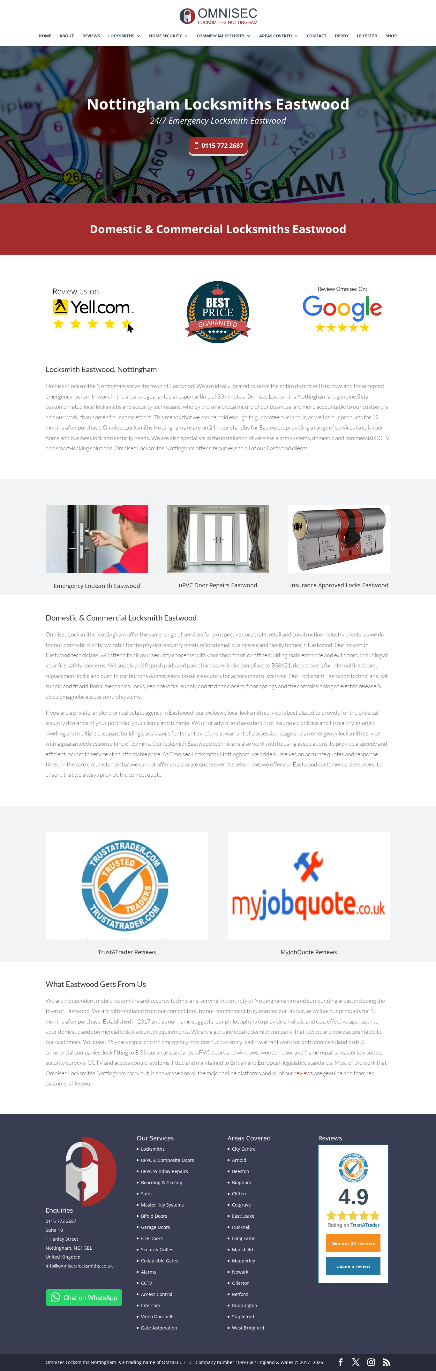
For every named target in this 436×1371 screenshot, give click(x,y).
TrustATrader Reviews (127, 952)
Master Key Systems (162, 1205)
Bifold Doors (154, 1216)
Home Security (165, 36)
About (66, 36)
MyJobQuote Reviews (309, 952)
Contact (317, 36)
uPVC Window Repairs (164, 1171)
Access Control (156, 1294)
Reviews (91, 36)
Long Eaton (244, 1238)
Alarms (148, 1272)
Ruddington (244, 1305)
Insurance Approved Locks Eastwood (339, 585)
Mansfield (242, 1249)
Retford (240, 1294)
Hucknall (241, 1227)
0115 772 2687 (222, 145)
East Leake (243, 1216)
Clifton (239, 1194)
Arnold (239, 1160)
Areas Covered (275, 36)
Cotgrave (241, 1205)
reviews (303, 1073)
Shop (391, 36)
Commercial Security (220, 36)
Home (45, 36)
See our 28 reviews (353, 1243)
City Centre (244, 1149)
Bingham (241, 1182)
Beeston (240, 1171)
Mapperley (243, 1261)
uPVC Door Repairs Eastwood (218, 585)
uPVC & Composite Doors (167, 1160)
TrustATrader (365, 1225)
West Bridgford (248, 1328)
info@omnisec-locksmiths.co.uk (79, 1266)
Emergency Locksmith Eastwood (97, 586)
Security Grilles (157, 1249)
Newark (240, 1272)
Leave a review (353, 1266)
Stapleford (243, 1317)
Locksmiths (121, 36)
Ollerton (241, 1283)
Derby (342, 36)
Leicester (367, 36)
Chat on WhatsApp (90, 1297)
